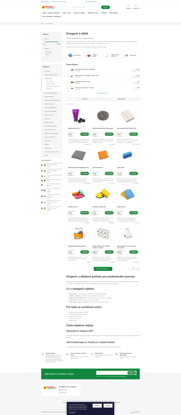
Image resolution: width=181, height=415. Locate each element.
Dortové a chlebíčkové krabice (51, 74)
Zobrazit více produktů (102, 93)
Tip (46, 59)
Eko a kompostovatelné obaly (51, 93)
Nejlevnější (84, 99)
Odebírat (131, 372)
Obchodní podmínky (45, 1)
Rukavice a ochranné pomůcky (51, 133)
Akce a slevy (47, 71)
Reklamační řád (116, 402)
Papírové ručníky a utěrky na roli (53, 86)
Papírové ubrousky (49, 115)
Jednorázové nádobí (49, 96)
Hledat (105, 7)
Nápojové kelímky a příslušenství (52, 100)
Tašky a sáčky (48, 140)
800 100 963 (64, 390)
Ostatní (46, 155)
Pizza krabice (48, 118)
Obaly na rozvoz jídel (49, 104)
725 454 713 (64, 392)
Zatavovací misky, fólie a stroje (52, 151)
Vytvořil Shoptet (136, 412)
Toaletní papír (49, 88)
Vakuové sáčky (48, 148)
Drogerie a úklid (48, 78)
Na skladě (48, 52)
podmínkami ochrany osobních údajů (118, 376)
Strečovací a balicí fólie (50, 137)
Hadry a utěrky (49, 81)
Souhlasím (108, 405)
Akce (46, 54)
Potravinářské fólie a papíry (51, 126)
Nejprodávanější (121, 99)
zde (86, 409)
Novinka (47, 56)
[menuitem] (51, 13)
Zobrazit (133, 173)
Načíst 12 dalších (102, 269)
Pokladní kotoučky (49, 122)
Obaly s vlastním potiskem (51, 111)
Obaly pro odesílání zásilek (51, 107)
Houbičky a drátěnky (50, 83)
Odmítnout (97, 405)
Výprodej (47, 144)
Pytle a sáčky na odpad (50, 129)
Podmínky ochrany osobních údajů (59, 1)
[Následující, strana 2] (133, 269)
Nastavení (72, 412)
